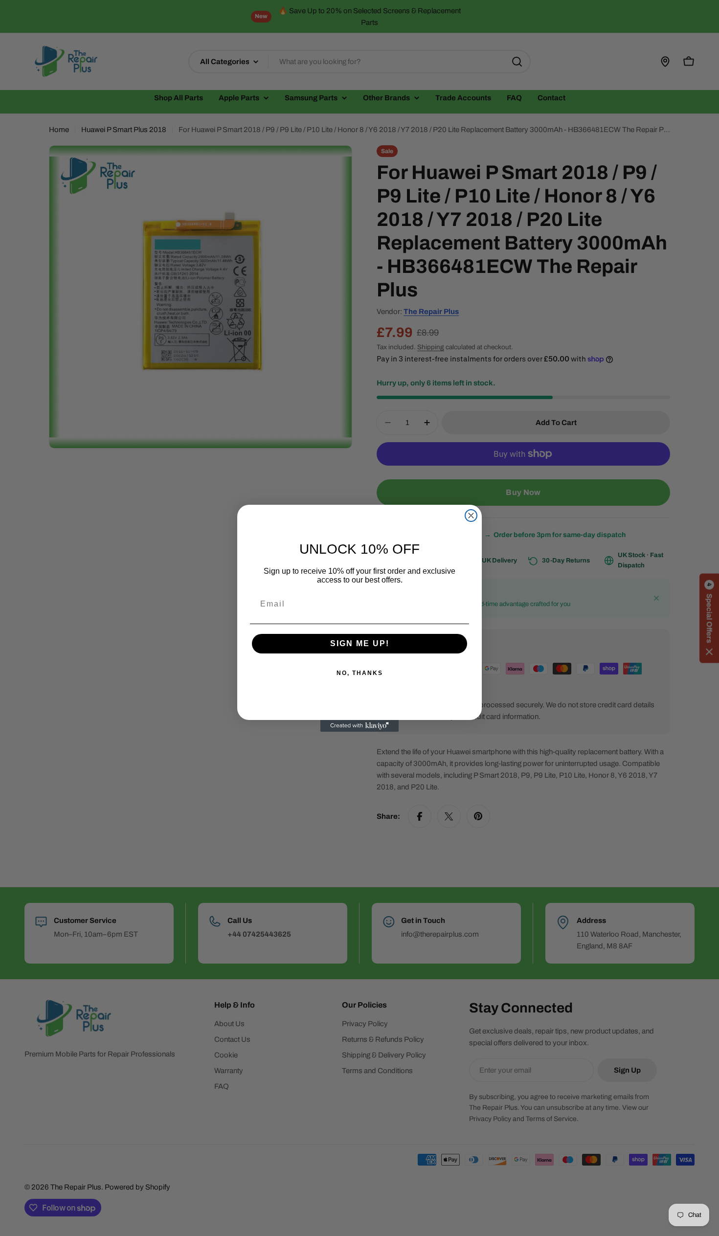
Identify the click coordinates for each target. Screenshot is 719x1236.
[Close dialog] (471, 515)
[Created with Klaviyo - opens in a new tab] (359, 726)
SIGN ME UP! (359, 643)
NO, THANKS (360, 673)
